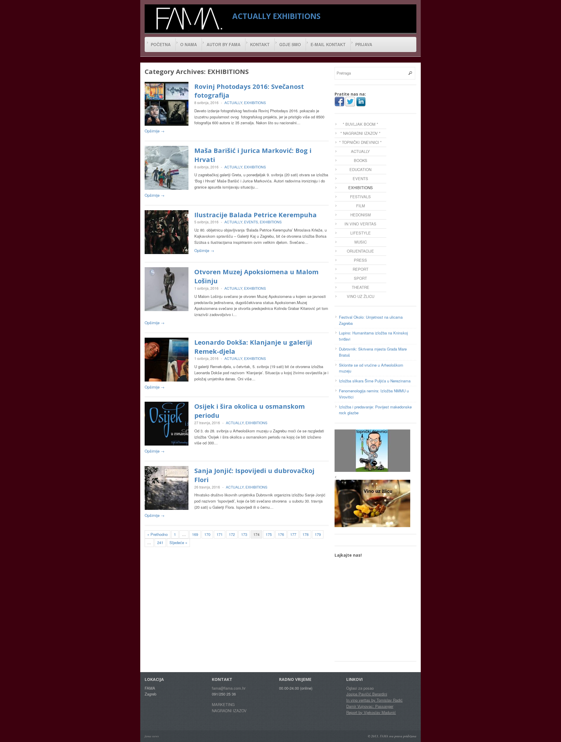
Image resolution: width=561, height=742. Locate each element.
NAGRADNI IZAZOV (229, 710)
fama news (152, 736)
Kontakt (260, 44)
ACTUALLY (251, 16)
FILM (360, 205)
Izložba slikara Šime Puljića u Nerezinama (375, 381)
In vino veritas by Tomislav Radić (374, 700)
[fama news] (188, 18)
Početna (161, 44)
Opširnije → (155, 131)
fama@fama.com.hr (228, 688)
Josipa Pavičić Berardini (366, 694)
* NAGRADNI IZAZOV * (360, 133)
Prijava (363, 44)
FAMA (384, 736)
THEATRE (360, 287)
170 (207, 534)
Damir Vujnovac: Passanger (369, 706)
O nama (188, 44)
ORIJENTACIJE (360, 251)
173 (244, 534)
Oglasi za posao (360, 688)
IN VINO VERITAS (360, 224)
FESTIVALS (360, 196)
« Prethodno (157, 534)
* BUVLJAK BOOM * (360, 124)
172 (232, 534)
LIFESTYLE (360, 233)
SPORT (360, 278)
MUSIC (360, 242)
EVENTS (251, 221)
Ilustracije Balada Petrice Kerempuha (255, 214)
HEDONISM (360, 215)
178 (305, 534)
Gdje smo (290, 44)
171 (220, 534)
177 (293, 534)
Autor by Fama (223, 44)
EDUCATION (360, 169)
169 (195, 534)
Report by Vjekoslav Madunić (371, 712)
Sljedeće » (178, 542)
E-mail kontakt (328, 44)
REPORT (360, 269)
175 (269, 534)
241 (160, 542)
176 (281, 534)
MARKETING (223, 704)
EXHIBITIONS (297, 16)
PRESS (360, 260)
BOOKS (360, 160)
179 (318, 534)
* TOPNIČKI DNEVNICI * (360, 142)
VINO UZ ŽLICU (360, 296)
